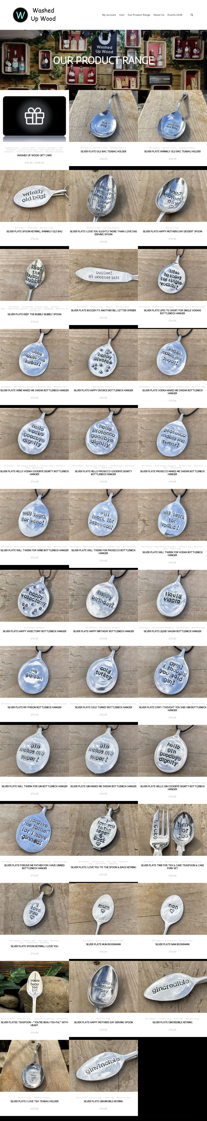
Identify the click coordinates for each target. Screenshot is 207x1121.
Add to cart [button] (103, 118)
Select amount (34, 120)
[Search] (192, 15)
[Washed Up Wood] (34, 15)
